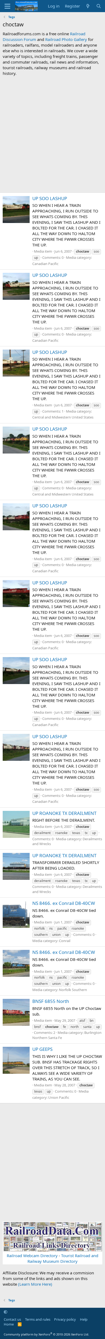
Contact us (12, 1319)
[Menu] (7, 6)
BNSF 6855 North (50, 1001)
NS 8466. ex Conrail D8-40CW (63, 903)
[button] (5, 1312)
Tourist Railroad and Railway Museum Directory (62, 1258)
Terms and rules (37, 1319)
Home (9, 1324)
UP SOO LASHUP (49, 198)
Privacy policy (65, 1319)
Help (84, 1319)
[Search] (98, 6)
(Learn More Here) (35, 1284)
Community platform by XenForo (46, 1334)
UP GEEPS (42, 1049)
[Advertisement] (52, 134)
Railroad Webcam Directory (32, 1255)
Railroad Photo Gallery (66, 39)
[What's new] (88, 6)
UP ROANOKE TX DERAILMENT (64, 813)
